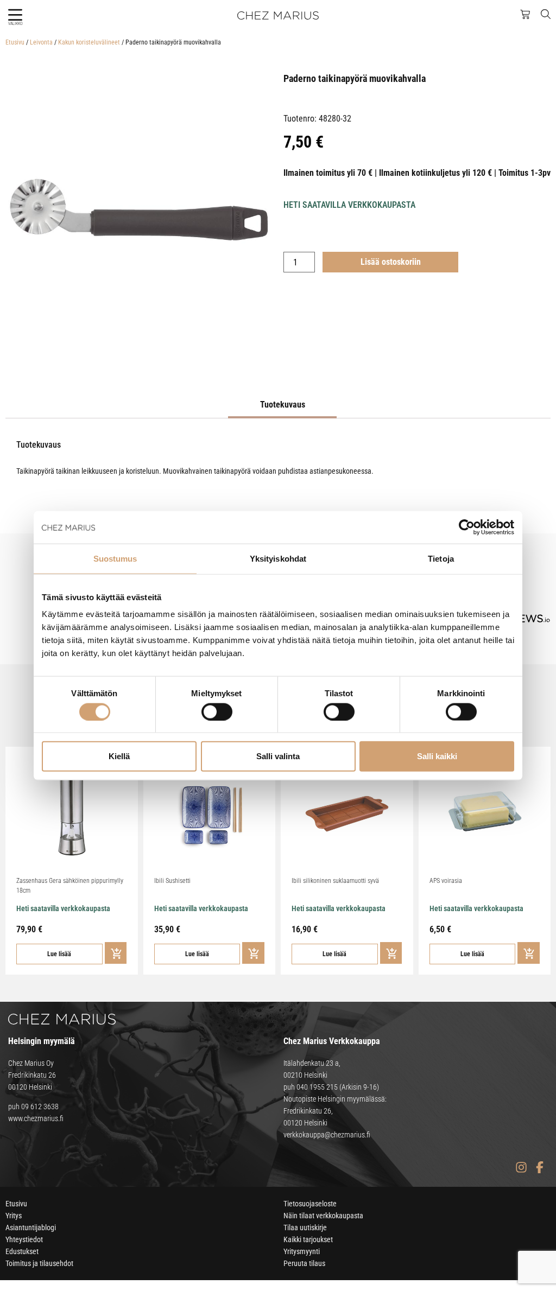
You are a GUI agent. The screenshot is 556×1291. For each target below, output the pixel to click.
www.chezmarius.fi (36, 1118)
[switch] (216, 711)
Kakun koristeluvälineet (89, 42)
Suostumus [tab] (115, 558)
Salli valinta (278, 756)
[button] (14, 14)
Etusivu (14, 42)
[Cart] (525, 15)
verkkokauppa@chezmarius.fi (326, 1134)
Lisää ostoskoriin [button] (116, 953)
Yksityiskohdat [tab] (278, 558)
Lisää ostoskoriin (391, 262)
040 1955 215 (317, 1087)
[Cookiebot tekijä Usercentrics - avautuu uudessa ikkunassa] (466, 527)
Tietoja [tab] (441, 558)
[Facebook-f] (539, 1167)
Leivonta (41, 42)
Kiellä (119, 756)
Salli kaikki (437, 756)
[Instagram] (521, 1167)
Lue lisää (59, 954)
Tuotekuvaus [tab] (282, 404)
